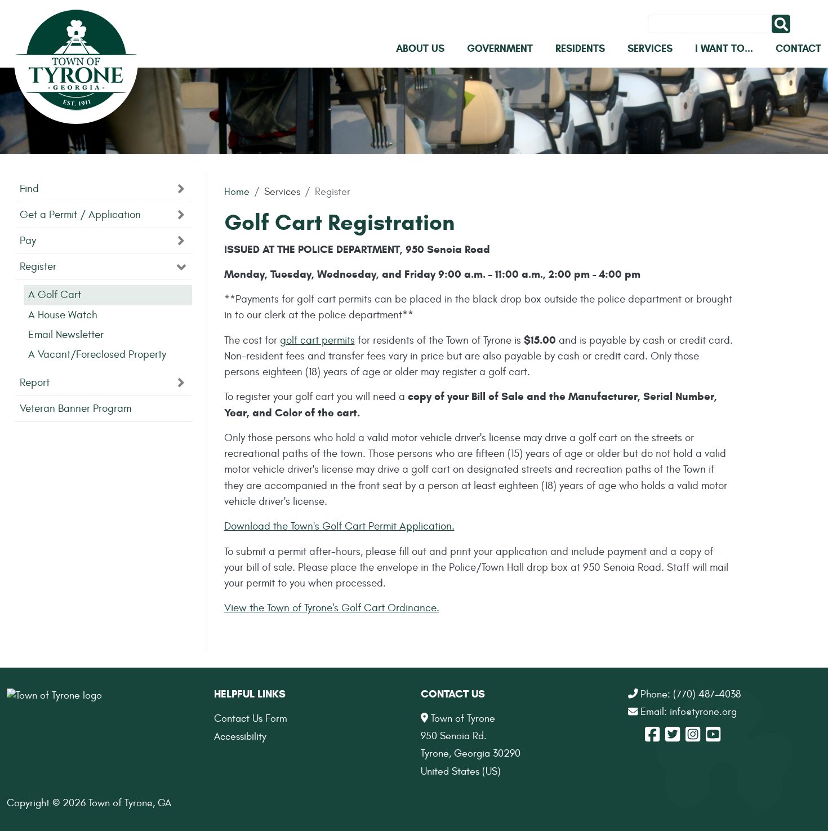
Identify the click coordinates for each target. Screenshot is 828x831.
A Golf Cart (54, 294)
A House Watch (62, 315)
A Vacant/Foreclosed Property (97, 354)
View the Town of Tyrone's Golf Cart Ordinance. (331, 608)
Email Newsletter (66, 334)
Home (237, 192)
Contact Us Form (250, 719)
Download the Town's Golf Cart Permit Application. (339, 526)
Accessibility (240, 737)
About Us (420, 48)
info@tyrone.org (703, 712)
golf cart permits (317, 340)
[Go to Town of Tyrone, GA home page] (76, 62)
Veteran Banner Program (75, 408)
